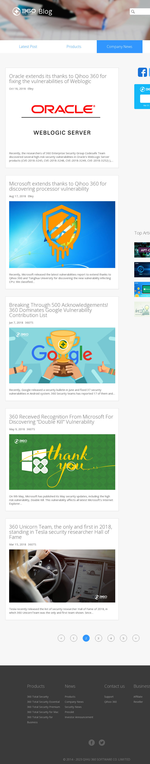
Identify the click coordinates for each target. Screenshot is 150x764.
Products (74, 46)
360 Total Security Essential (43, 701)
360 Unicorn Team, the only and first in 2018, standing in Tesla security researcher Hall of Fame (60, 531)
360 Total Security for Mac (43, 712)
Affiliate (138, 696)
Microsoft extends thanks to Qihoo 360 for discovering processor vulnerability (58, 186)
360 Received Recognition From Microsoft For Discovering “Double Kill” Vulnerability (61, 419)
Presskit (69, 712)
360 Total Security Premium (43, 707)
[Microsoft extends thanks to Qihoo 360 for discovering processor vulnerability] (62, 267)
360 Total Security (37, 696)
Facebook (142, 72)
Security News (73, 707)
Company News (119, 46)
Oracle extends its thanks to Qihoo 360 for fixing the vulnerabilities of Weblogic (58, 78)
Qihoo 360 (110, 701)
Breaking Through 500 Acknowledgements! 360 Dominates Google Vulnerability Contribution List (58, 309)
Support (109, 696)
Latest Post (28, 46)
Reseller (138, 701)
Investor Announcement (79, 717)
